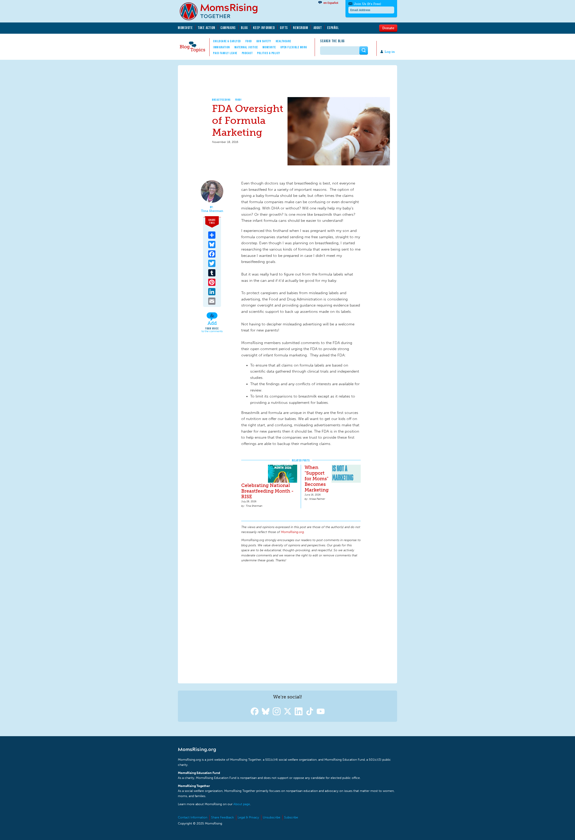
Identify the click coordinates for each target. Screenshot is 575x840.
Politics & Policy (268, 53)
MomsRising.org (221, 11)
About (318, 28)
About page (241, 804)
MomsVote (185, 28)
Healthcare (283, 41)
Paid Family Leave (225, 53)
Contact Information (192, 817)
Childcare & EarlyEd (227, 41)
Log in (390, 52)
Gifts (284, 28)
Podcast (247, 53)
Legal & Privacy (248, 817)
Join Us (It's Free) (367, 4)
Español (333, 28)
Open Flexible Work (294, 47)
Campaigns (228, 28)
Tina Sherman (212, 211)
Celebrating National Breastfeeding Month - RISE (267, 490)
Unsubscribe (271, 817)
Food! (238, 99)
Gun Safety (264, 41)
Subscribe (291, 817)
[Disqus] (301, 622)
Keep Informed (264, 28)
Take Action (206, 28)
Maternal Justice (246, 47)
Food (248, 41)
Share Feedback (222, 817)
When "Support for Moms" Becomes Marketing (317, 478)
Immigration (221, 47)
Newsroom (300, 28)
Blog (244, 28)
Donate (388, 28)
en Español (330, 2)
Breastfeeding (221, 99)
